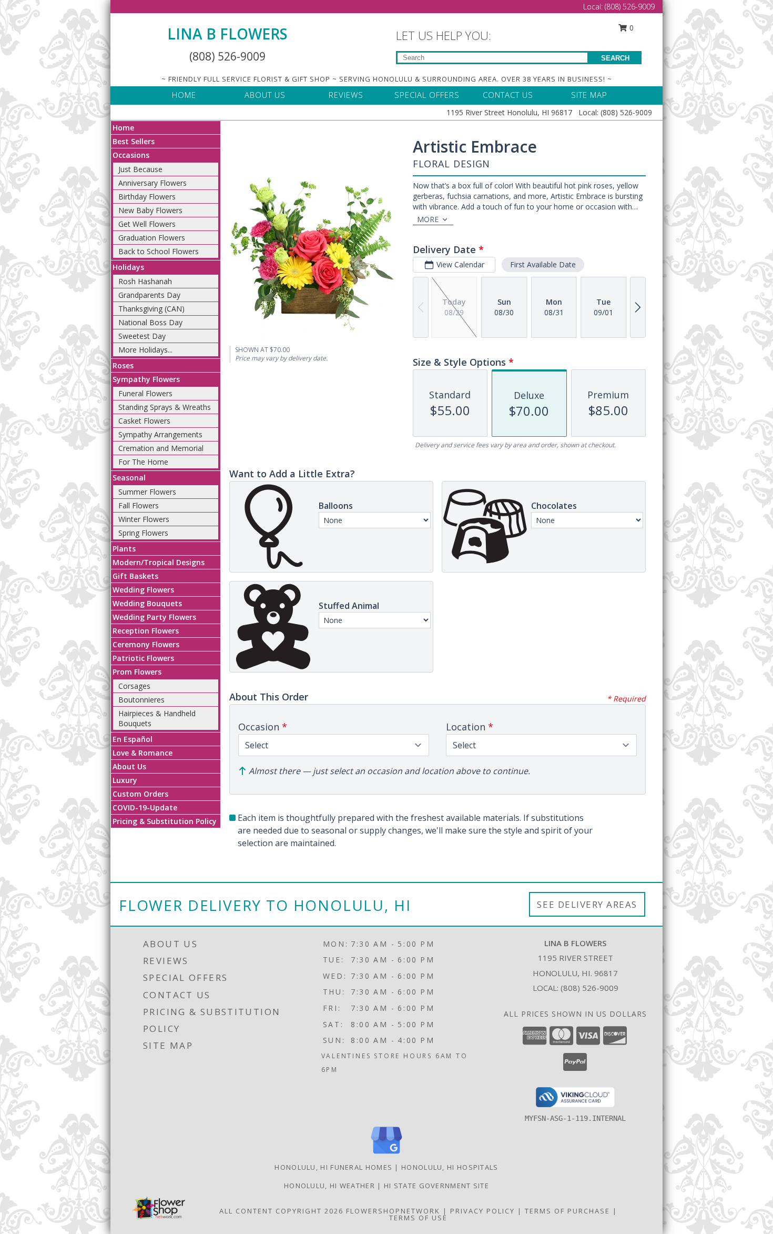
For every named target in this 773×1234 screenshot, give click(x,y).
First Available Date (543, 264)
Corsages (134, 686)
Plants (124, 549)
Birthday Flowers (147, 197)
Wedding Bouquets (147, 603)
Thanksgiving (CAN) (151, 309)
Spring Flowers (143, 533)
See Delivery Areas (587, 904)
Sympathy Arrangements (160, 434)
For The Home (143, 462)
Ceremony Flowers (146, 644)
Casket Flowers (144, 421)
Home (123, 128)
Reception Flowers (146, 631)
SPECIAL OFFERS (427, 94)
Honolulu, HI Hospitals (450, 1167)
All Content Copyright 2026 (281, 1211)
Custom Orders (140, 794)
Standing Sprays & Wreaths (164, 407)
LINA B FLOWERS (227, 34)
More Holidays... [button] (145, 350)
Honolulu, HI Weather (329, 1185)
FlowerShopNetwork (393, 1211)
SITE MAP (589, 94)
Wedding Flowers (143, 590)
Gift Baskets (135, 576)
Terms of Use (418, 1217)
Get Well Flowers (147, 224)
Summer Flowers (147, 492)
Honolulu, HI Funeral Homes (333, 1167)
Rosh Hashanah (145, 281)
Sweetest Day (142, 336)
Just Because (140, 169)
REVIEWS (346, 94)
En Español (132, 739)
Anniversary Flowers (152, 183)
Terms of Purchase (567, 1211)
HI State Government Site (436, 1185)
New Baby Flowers (150, 210)
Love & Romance (142, 753)
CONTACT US (508, 94)
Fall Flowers (138, 505)
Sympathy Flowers (146, 379)
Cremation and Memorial (161, 448)
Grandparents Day (149, 295)
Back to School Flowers (158, 251)
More (428, 219)
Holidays (128, 267)
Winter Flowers (143, 519)
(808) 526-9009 (630, 7)
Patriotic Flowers (143, 658)
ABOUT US (265, 94)
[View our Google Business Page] (386, 1154)
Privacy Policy (482, 1211)
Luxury (125, 780)
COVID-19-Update (145, 807)
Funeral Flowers (145, 393)
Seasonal (129, 478)
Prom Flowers (137, 672)
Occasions (131, 155)
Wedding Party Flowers (154, 617)
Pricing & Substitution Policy (165, 821)
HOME (184, 94)
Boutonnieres (141, 700)
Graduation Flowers (151, 238)
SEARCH (615, 58)
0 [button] (630, 28)
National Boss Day (150, 322)
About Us (129, 766)
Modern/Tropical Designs (159, 562)
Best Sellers (134, 141)
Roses (123, 365)
